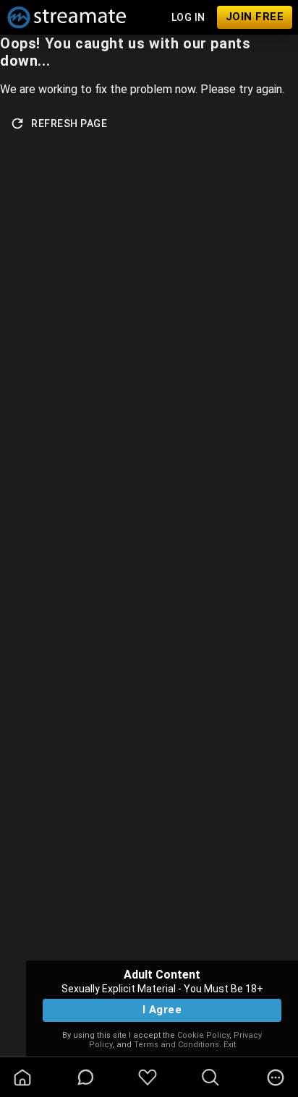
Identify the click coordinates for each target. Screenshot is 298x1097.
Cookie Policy (203, 1035)
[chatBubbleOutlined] (85, 1077)
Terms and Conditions (176, 1044)
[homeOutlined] (22, 1077)
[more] (275, 1077)
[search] (210, 1077)
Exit (230, 1044)
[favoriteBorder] (147, 1077)
